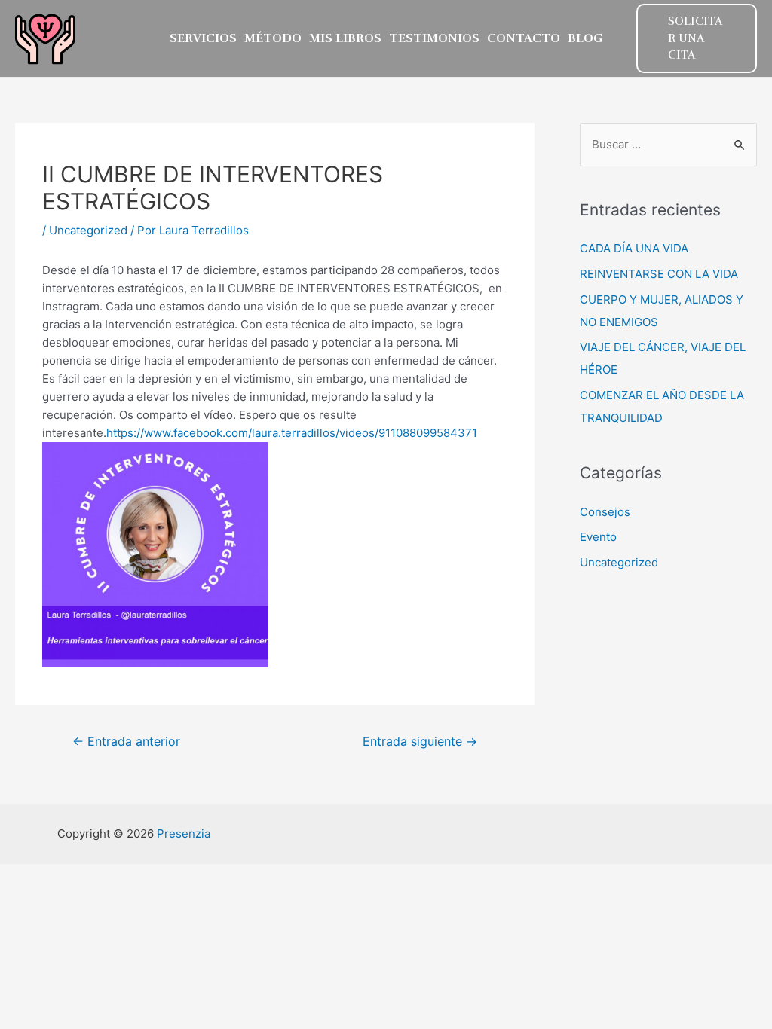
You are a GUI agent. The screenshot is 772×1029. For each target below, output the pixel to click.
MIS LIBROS (345, 38)
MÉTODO (273, 38)
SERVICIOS (203, 38)
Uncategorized (88, 230)
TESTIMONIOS (434, 38)
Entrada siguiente (420, 741)
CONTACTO (523, 38)
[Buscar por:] (668, 144)
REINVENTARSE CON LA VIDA (659, 274)
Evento (598, 537)
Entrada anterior (126, 741)
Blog (585, 38)
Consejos (605, 512)
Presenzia (183, 833)
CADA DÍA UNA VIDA (634, 248)
